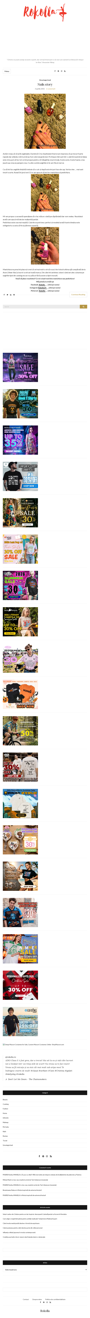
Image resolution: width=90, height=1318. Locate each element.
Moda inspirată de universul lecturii (30, 1190)
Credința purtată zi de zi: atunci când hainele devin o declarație (24, 1237)
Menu (6, 71)
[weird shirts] (20, 585)
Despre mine (37, 1299)
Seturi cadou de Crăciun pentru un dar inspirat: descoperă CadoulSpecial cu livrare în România (35, 1214)
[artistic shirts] (20, 440)
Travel (5, 1141)
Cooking (6, 1104)
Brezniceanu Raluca (9, 1190)
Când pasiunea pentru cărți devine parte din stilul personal (22, 1228)
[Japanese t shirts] (20, 949)
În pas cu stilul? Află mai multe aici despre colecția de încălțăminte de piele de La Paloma (51, 1175)
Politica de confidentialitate (55, 1299)
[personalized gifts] (20, 985)
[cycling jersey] (20, 731)
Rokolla (42, 284)
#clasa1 (34, 1070)
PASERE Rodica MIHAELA (11, 1175)
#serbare (43, 1070)
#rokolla (20, 1074)
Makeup (5, 1122)
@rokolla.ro (10, 1057)
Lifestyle (5, 1118)
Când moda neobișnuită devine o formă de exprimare (21, 1223)
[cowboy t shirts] (20, 767)
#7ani (51, 1070)
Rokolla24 (42, 288)
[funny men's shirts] (20, 476)
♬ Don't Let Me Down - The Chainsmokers (26, 1079)
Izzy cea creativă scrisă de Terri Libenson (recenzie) (30, 1180)
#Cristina (59, 1070)
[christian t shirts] (20, 1021)
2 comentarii (50, 89)
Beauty (5, 1100)
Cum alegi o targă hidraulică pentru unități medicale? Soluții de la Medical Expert (30, 1219)
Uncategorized (45, 80)
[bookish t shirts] (20, 621)
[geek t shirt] (20, 403)
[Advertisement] (45, 40)
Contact (26, 1299)
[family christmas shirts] (20, 694)
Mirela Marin (7, 1180)
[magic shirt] (20, 367)
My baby (6, 1127)
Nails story (45, 84)
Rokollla (42, 291)
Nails (4, 1131)
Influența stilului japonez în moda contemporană (19, 1232)
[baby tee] (20, 658)
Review (5, 1136)
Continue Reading (78, 295)
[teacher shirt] (20, 549)
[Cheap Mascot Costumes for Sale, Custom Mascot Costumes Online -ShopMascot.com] (33, 1044)
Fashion (5, 1109)
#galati (68, 1070)
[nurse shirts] (20, 840)
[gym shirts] (20, 876)
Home (5, 1113)
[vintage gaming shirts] (20, 912)
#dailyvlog (10, 1074)
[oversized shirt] (20, 512)
